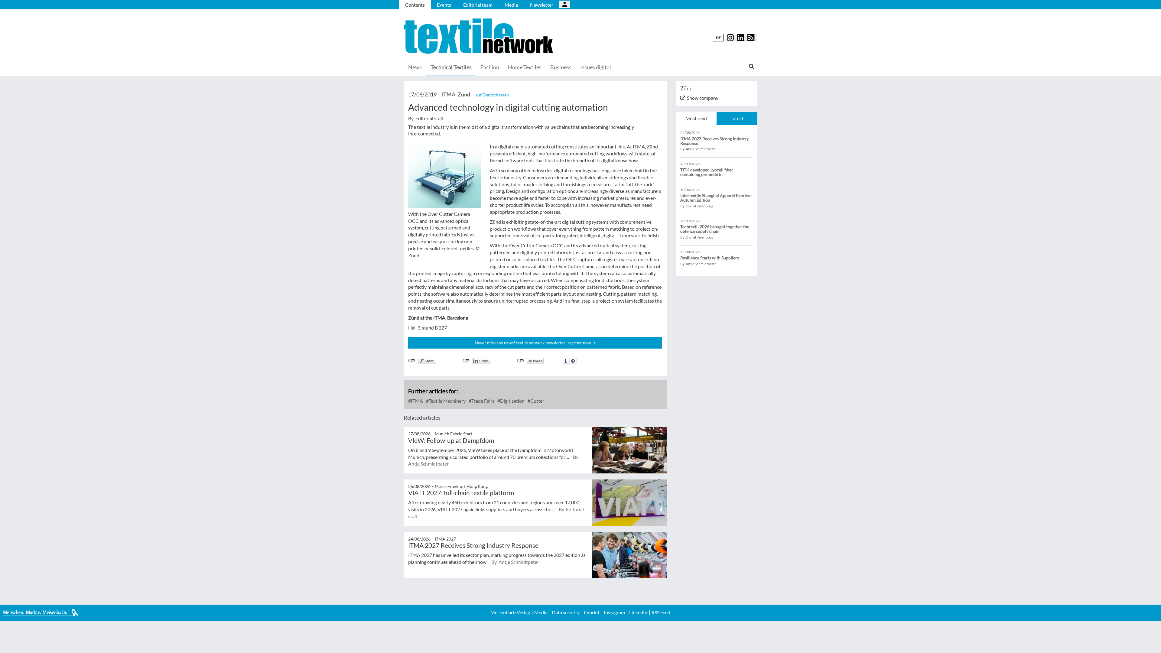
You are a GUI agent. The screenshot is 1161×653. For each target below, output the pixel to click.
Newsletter (541, 5)
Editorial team (478, 5)
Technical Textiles (451, 67)
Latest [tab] (736, 118)
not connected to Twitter (520, 360)
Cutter (536, 401)
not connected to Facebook (411, 360)
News (415, 67)
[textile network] (479, 36)
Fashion (489, 67)
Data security (566, 612)
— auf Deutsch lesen (490, 94)
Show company (702, 98)
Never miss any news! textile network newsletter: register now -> (535, 342)
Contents (415, 5)
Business (560, 67)
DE (718, 37)
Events (444, 5)
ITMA (416, 401)
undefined (466, 360)
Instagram (614, 612)
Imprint (592, 612)
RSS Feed (661, 612)
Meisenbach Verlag (510, 612)
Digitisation (512, 401)
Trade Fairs (482, 401)
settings (573, 361)
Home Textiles (524, 67)
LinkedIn (638, 612)
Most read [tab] (696, 118)
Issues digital (595, 67)
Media (511, 5)
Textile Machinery (447, 401)
